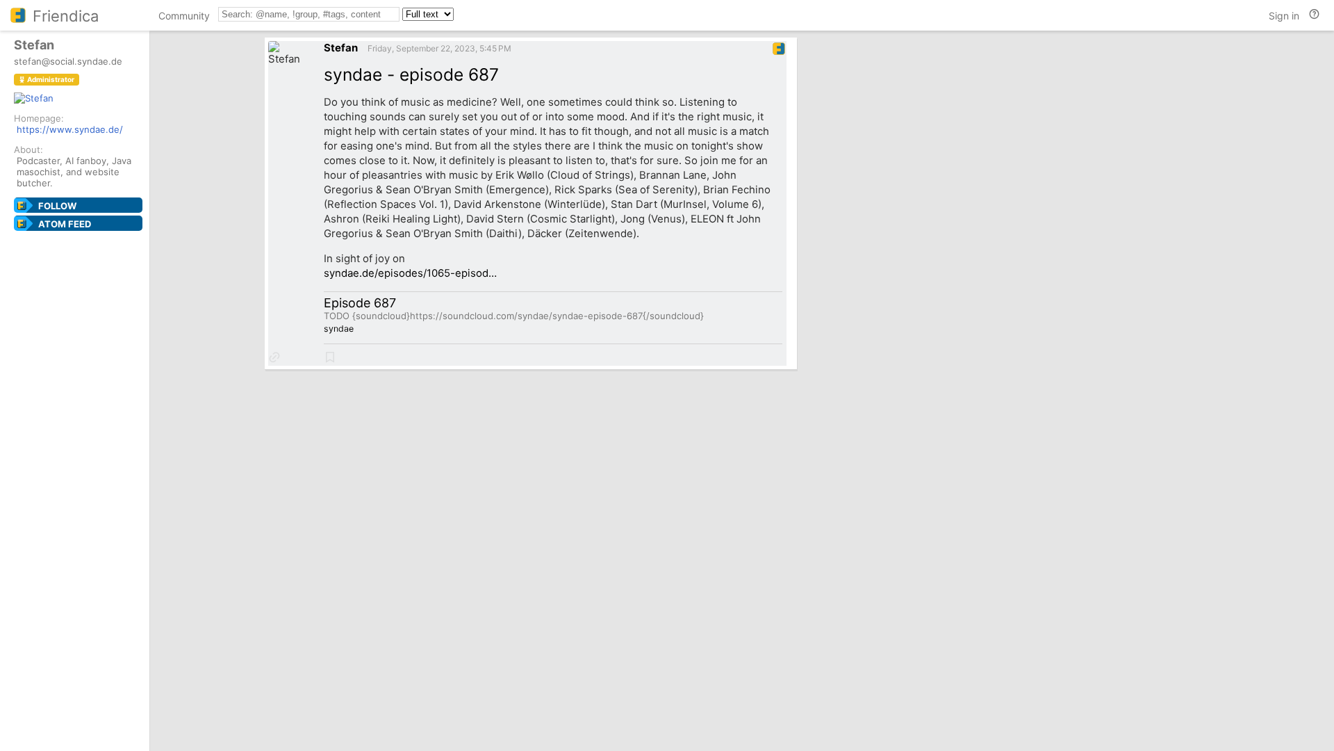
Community (184, 16)
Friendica (66, 16)
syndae (339, 328)
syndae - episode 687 (411, 74)
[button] (274, 357)
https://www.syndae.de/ (70, 129)
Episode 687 (360, 303)
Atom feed (64, 223)
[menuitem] (184, 17)
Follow (57, 205)
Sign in (1284, 16)
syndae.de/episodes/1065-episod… (410, 273)
